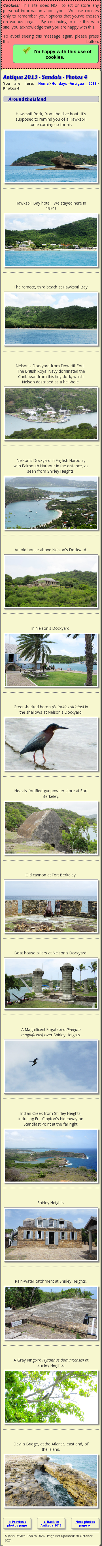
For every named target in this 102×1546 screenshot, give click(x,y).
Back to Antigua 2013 (51, 1523)
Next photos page (85, 1523)
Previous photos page (17, 1523)
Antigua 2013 (83, 83)
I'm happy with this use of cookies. (62, 54)
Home (43, 83)
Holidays (59, 83)
